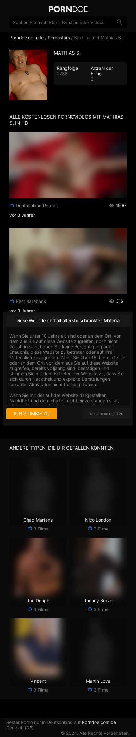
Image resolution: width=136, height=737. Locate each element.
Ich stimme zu (32, 414)
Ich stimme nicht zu (106, 413)
